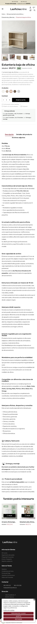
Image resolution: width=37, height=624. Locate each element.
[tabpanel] (9, 515)
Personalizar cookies (18, 613)
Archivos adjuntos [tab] (18, 137)
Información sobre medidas (11, 104)
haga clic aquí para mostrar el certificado (11, 622)
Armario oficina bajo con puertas (8, 522)
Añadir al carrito (20, 100)
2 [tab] (19, 528)
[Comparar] (13, 512)
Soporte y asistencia (7, 561)
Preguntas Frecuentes (8, 557)
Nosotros (4, 569)
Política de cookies (8, 610)
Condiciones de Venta (7, 571)
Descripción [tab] (9, 134)
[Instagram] (3, 545)
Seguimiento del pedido (8, 555)
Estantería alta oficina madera (27, 522)
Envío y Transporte (7, 559)
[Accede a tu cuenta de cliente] (30, 7)
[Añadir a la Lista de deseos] (13, 507)
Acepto (18, 616)
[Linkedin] (6, 545)
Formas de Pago (6, 573)
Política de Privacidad (7, 577)
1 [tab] (17, 528)
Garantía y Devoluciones (8, 575)
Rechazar (18, 619)
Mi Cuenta (4, 553)
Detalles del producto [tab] (24, 134)
